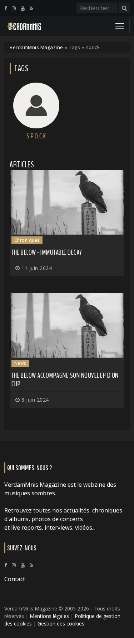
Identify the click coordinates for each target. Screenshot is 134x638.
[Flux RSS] (31, 8)
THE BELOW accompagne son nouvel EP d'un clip (65, 379)
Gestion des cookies (61, 623)
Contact (14, 579)
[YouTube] (23, 8)
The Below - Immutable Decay (46, 252)
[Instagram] (14, 8)
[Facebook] (5, 8)
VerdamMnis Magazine (36, 47)
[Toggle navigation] (120, 26)
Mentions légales (49, 616)
